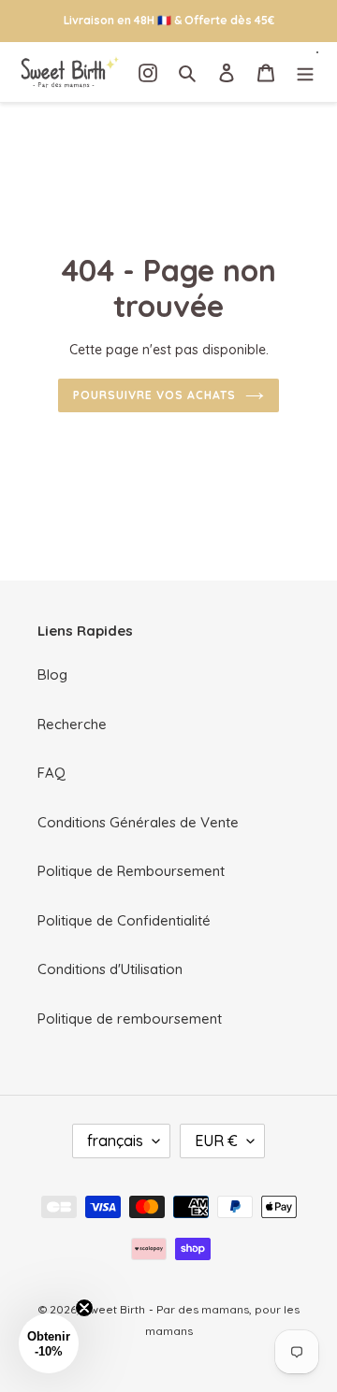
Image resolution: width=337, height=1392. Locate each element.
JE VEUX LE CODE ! (250, 710)
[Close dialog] (322, 603)
